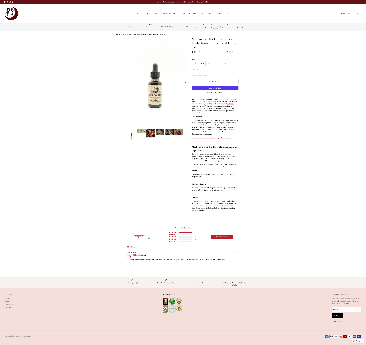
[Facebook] (4, 2)
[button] (173, 232)
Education (192, 13)
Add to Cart (215, 82)
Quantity (195, 69)
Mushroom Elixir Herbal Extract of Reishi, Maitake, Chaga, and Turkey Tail (144, 34)
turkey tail (230, 104)
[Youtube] (7, 2)
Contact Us (9, 305)
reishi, (203, 101)
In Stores (219, 13)
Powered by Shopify (26, 336)
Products (155, 13)
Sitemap (8, 308)
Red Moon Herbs (14, 336)
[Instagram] (10, 2)
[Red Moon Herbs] (11, 13)
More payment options (215, 92)
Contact (209, 13)
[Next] (185, 82)
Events (183, 13)
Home (138, 13)
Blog (201, 13)
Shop (175, 13)
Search (7, 299)
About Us (8, 302)
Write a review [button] (222, 237)
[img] (131, 252)
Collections (166, 13)
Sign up (337, 315)
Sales (227, 13)
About (146, 13)
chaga (235, 101)
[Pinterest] (12, 2)
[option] (158, 82)
